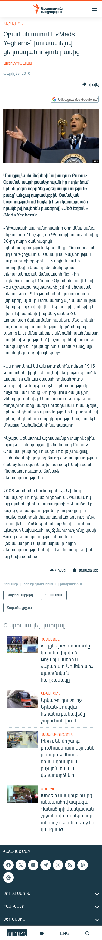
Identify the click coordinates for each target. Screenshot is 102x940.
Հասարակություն (57, 734)
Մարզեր (48, 789)
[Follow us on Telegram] (45, 865)
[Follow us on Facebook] (8, 865)
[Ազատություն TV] (42, 933)
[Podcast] (82, 865)
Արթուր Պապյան (17, 63)
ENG (64, 933)
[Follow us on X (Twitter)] (21, 865)
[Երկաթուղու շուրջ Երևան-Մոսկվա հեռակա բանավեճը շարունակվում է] (22, 699)
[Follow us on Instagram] (58, 865)
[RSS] (70, 865)
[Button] (90, 84)
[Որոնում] (87, 933)
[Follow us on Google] (8, 877)
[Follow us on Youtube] (33, 865)
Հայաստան (14, 23)
